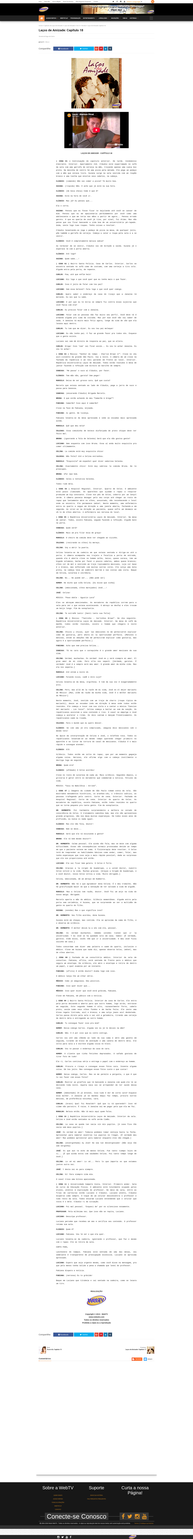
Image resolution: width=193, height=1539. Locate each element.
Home (40, 25)
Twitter (85, 48)
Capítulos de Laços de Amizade (53, 25)
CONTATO (58, 1509)
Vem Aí (125, 18)
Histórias (133, 18)
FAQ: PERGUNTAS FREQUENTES (96, 1499)
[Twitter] (129, 1516)
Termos (136, 1523)
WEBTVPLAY (58, 1506)
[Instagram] (137, 1516)
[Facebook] (123, 1516)
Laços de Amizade (69, 25)
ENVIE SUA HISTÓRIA (96, 1495)
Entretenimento (89, 18)
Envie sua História (68, 1)
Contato (96, 1)
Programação (75, 18)
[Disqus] (96, 1392)
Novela (84, 25)
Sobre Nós (47, 1)
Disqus (150, 1359)
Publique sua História (147, 1523)
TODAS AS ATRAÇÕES (58, 1502)
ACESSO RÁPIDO (58, 1499)
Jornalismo (103, 18)
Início (40, 1)
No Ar (78, 25)
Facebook (64, 48)
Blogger (138, 1359)
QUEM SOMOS (58, 1495)
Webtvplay (64, 18)
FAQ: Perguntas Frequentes (83, 1)
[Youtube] (144, 1516)
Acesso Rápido (56, 1)
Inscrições (115, 18)
